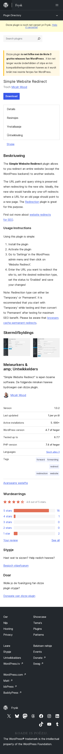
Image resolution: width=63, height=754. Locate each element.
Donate (39, 657)
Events (37, 651)
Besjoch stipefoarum (16, 565)
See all (56, 540)
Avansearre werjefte (15, 483)
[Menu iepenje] (57, 5)
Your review (10, 540)
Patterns (38, 634)
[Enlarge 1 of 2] (25, 342)
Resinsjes (12, 118)
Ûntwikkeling (15, 135)
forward (41, 459)
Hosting (8, 628)
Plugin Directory (12, 15)
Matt (8, 680)
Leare (6, 645)
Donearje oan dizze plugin (19, 596)
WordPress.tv (13, 663)
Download (11, 96)
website (54, 473)
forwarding (52, 459)
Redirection (32, 201)
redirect (54, 466)
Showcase (39, 616)
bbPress (10, 686)
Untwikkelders (12, 657)
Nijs (5, 623)
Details (11, 109)
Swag (38, 663)
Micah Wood (19, 87)
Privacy (8, 634)
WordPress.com (14, 674)
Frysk (14, 707)
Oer (5, 616)
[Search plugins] (39, 38)
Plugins (37, 628)
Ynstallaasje (14, 126)
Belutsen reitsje (42, 645)
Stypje (10, 144)
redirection (42, 473)
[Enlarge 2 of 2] (55, 342)
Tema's (37, 623)
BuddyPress (12, 692)
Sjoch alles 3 (53, 452)
